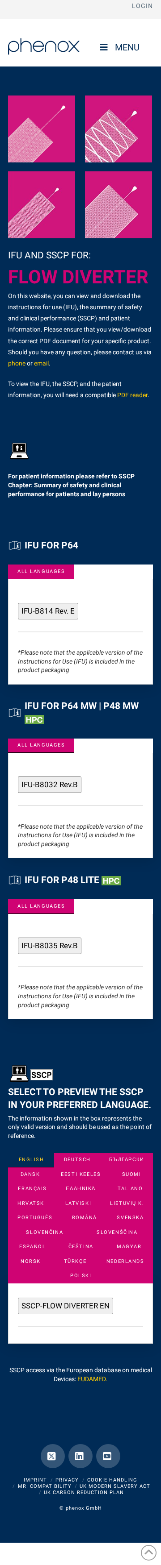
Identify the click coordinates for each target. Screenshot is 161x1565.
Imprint (35, 1480)
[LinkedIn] (80, 1456)
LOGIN (142, 5)
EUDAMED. (92, 1378)
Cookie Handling (112, 1480)
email (41, 363)
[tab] (41, 572)
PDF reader (132, 395)
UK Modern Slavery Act (115, 1486)
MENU (127, 47)
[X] (53, 1456)
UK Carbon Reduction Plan (84, 1492)
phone (16, 363)
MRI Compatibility (45, 1486)
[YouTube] (108, 1456)
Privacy (67, 1480)
